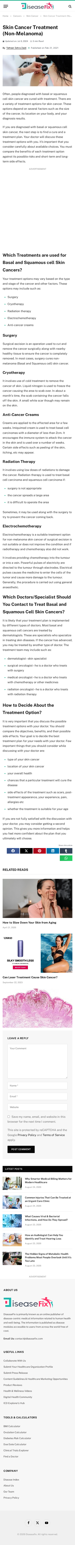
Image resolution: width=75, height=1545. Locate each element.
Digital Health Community (17, 1397)
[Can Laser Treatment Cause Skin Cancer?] (37, 953)
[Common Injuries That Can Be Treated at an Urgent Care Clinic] (12, 1202)
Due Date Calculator (14, 1444)
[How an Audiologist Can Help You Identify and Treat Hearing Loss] (12, 1239)
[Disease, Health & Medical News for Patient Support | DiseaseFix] (37, 6)
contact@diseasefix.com (29, 1338)
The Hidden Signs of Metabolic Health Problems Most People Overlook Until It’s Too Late (48, 1257)
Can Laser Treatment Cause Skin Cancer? (30, 977)
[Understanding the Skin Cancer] (37, 1008)
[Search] (70, 6)
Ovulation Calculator (15, 1432)
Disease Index (11, 1479)
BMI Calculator (11, 1426)
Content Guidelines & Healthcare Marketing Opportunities (35, 1379)
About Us (8, 1485)
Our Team (8, 1491)
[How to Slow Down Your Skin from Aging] (37, 898)
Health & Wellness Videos (17, 1391)
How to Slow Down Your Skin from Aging (29, 922)
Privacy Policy (27, 1135)
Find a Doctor (10, 1456)
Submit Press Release (15, 1372)
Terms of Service (54, 1135)
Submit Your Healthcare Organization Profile (28, 1366)
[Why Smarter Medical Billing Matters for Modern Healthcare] (12, 1183)
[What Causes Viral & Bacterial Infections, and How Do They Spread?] (12, 1220)
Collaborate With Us (14, 1360)
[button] (13, 851)
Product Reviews (12, 1385)
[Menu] (5, 6)
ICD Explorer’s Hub (14, 1403)
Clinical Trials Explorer (16, 1450)
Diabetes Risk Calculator (17, 1438)
